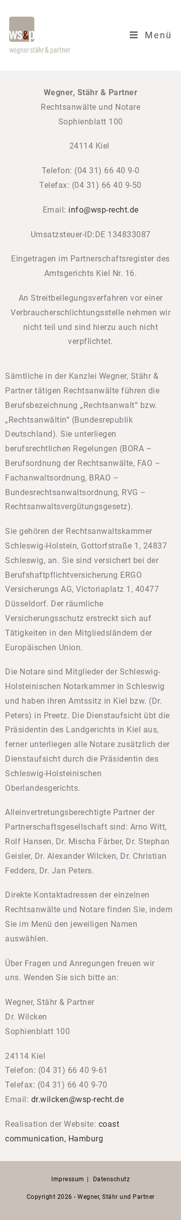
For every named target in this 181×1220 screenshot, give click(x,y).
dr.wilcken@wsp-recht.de (77, 1099)
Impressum (67, 1179)
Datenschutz (111, 1179)
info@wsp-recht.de (103, 210)
